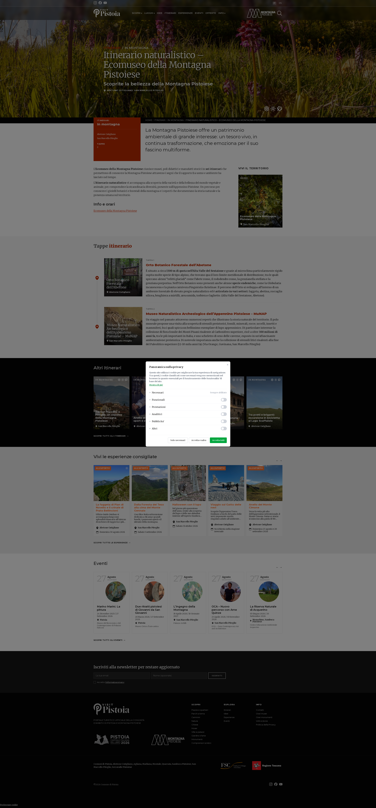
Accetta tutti (218, 440)
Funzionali (158, 399)
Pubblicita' (158, 421)
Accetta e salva (198, 440)
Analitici (157, 414)
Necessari (158, 392)
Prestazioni (159, 406)
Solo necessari (177, 440)
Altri (154, 428)
